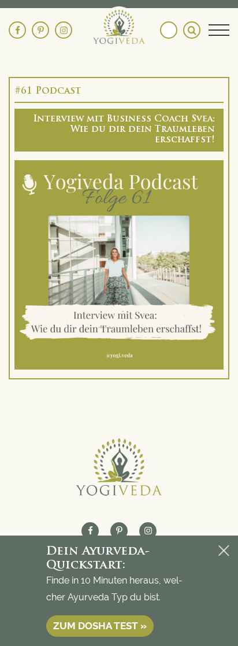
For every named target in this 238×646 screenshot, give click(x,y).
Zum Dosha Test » (100, 626)
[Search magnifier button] (191, 30)
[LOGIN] (168, 30)
